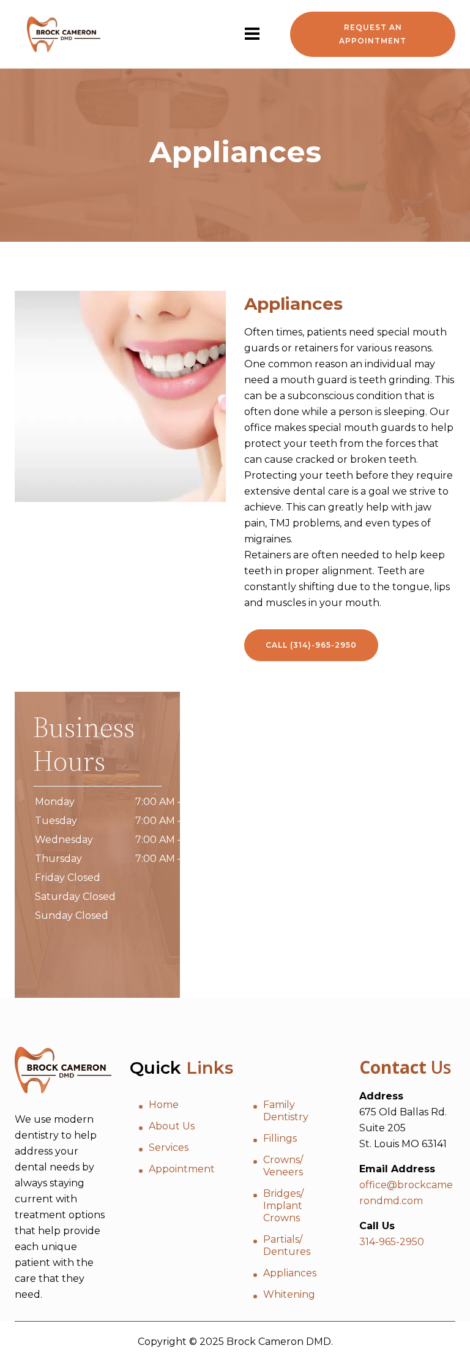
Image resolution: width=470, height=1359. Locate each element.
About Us (172, 1126)
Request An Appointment (372, 34)
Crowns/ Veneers (283, 1166)
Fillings (280, 1138)
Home (164, 1104)
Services (168, 1147)
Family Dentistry (285, 1111)
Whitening (289, 1294)
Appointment (182, 1169)
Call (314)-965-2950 (311, 645)
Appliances (289, 1273)
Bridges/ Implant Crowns (283, 1206)
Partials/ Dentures (286, 1245)
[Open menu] (252, 33)
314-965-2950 (391, 1242)
